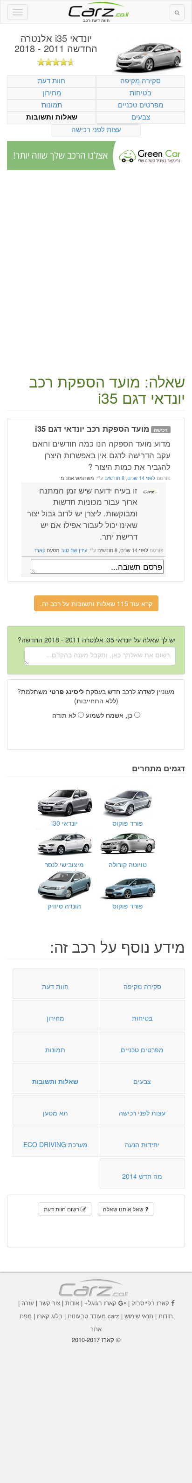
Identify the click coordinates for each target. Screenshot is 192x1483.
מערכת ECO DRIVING (55, 1144)
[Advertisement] (96, 272)
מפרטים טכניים (140, 104)
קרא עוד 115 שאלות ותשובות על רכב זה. (96, 603)
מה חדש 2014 (142, 1176)
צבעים (140, 116)
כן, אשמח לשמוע (110, 715)
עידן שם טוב (74, 550)
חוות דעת (51, 80)
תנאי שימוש (138, 1315)
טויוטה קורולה (128, 864)
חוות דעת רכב (96, 8)
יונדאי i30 (64, 823)
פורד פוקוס (127, 823)
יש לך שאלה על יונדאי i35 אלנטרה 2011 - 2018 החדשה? (97, 639)
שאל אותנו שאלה (124, 1209)
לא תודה (65, 715)
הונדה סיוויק (64, 905)
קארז (39, 550)
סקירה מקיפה (140, 80)
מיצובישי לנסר (64, 864)
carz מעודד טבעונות (93, 1315)
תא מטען (55, 1112)
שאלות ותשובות (51, 117)
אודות (72, 1302)
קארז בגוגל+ (100, 1302)
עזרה (27, 1302)
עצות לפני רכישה (96, 129)
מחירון (51, 92)
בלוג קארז (49, 1315)
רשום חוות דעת (62, 1209)
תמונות (51, 104)
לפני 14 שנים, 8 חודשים (129, 477)
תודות (165, 1315)
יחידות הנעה (142, 1144)
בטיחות (140, 92)
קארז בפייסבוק (150, 1302)
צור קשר (49, 1302)
